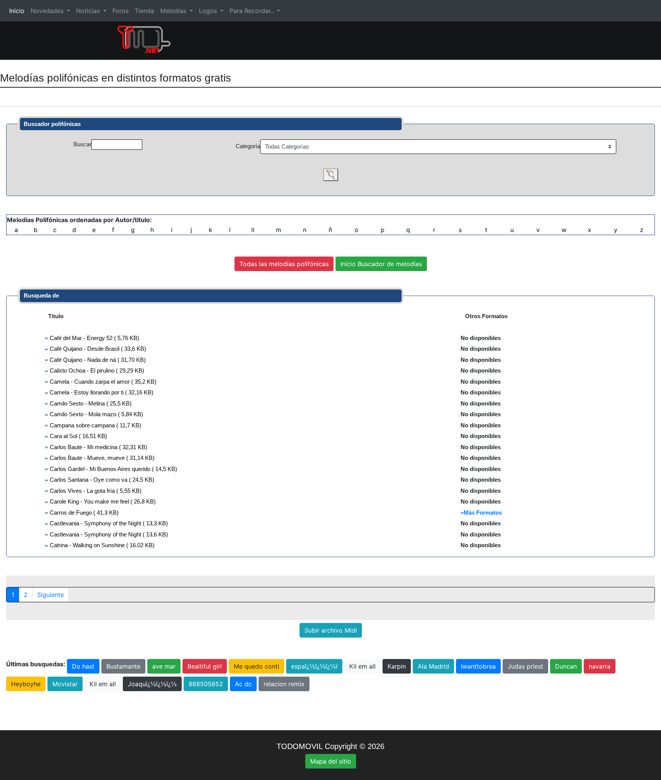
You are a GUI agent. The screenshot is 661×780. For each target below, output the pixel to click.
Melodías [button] (174, 11)
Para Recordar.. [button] (252, 11)
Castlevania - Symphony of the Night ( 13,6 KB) (108, 534)
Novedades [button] (48, 11)
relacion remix (284, 684)
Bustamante (123, 666)
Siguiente (50, 594)
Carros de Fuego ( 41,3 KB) (83, 512)
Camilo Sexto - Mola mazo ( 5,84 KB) (95, 414)
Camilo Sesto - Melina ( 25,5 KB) (90, 403)
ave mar (164, 666)
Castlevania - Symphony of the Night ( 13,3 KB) (108, 523)
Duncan (566, 666)
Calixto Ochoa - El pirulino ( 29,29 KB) (96, 370)
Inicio (18, 11)
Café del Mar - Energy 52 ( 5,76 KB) (93, 338)
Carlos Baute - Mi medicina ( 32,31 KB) (97, 447)
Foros (120, 11)
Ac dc (243, 684)
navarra (600, 666)
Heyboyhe (26, 684)
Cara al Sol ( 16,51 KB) (77, 436)
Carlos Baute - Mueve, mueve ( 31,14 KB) (101, 458)
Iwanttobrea (478, 666)
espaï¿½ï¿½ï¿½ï (314, 666)
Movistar (65, 684)
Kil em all (362, 666)
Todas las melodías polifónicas (284, 264)
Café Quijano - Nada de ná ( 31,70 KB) (97, 359)
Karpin (396, 666)
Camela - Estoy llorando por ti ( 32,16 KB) (100, 392)
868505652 (206, 684)
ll (252, 230)
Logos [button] (209, 11)
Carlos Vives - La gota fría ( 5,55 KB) (95, 490)
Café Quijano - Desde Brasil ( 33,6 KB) (97, 348)
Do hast (83, 666)
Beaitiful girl (204, 666)
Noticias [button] (89, 11)
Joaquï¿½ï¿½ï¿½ (152, 684)
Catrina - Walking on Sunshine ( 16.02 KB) (101, 545)
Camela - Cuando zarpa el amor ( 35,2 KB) (102, 381)
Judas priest (525, 666)
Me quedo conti (256, 666)
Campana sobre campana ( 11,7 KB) (94, 425)
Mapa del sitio (330, 761)
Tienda (144, 11)
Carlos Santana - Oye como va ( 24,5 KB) (101, 479)
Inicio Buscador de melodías (381, 264)
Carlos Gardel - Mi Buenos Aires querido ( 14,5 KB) (112, 469)
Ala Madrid (433, 666)
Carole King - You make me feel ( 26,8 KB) (102, 501)
